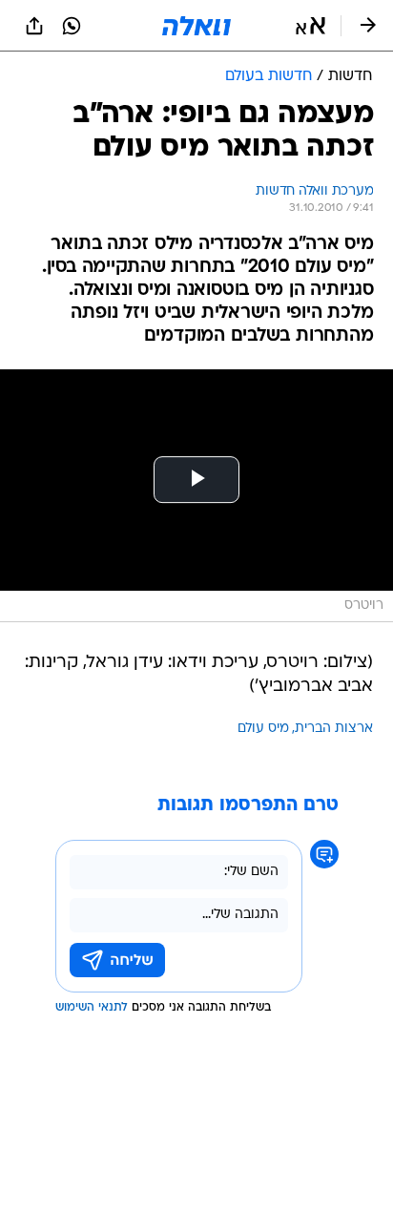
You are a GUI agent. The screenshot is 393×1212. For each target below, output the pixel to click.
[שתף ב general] (34, 25)
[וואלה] (196, 25)
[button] (310, 25)
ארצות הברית (334, 728)
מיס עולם (263, 728)
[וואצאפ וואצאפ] (71, 25)
